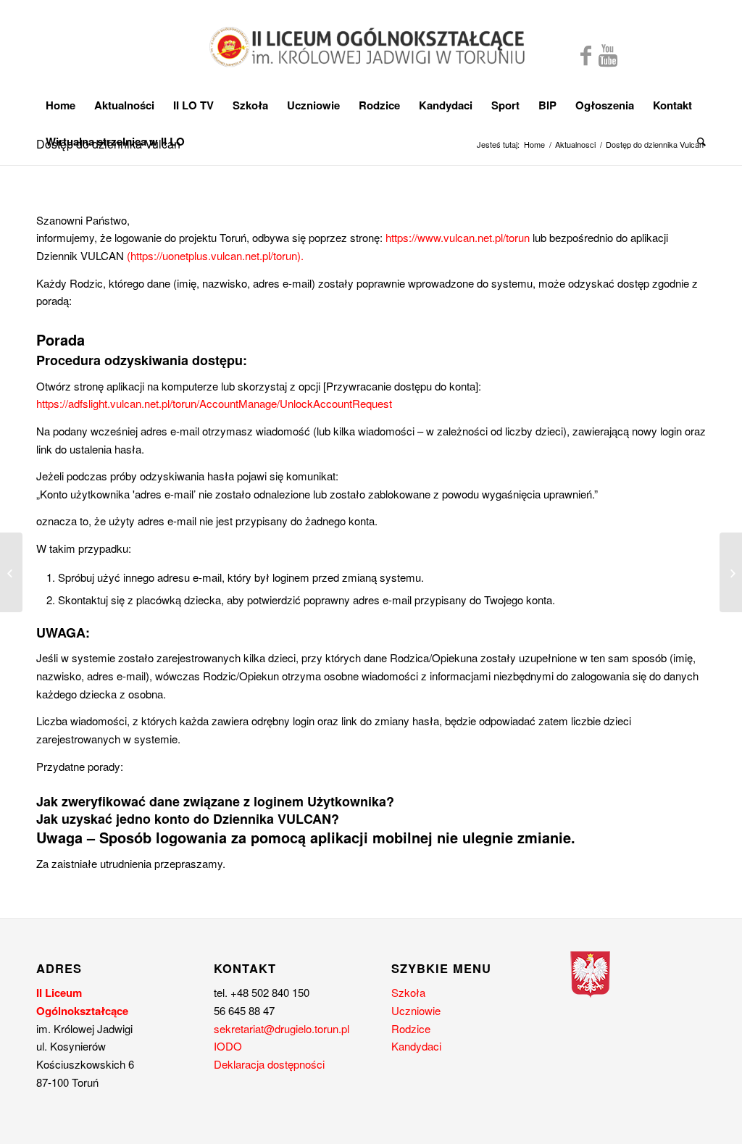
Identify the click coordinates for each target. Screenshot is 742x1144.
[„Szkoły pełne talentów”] (11, 572)
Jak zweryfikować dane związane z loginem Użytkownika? (215, 801)
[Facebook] (585, 54)
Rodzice (410, 1028)
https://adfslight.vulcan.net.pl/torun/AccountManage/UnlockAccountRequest (214, 403)
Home (534, 144)
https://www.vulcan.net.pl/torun (457, 237)
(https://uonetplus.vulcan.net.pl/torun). (215, 255)
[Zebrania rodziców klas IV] (731, 572)
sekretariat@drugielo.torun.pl (281, 1028)
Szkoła (408, 992)
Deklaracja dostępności (269, 1064)
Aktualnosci (575, 144)
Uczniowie (416, 1010)
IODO (228, 1045)
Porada (60, 339)
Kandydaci (416, 1045)
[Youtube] (608, 54)
